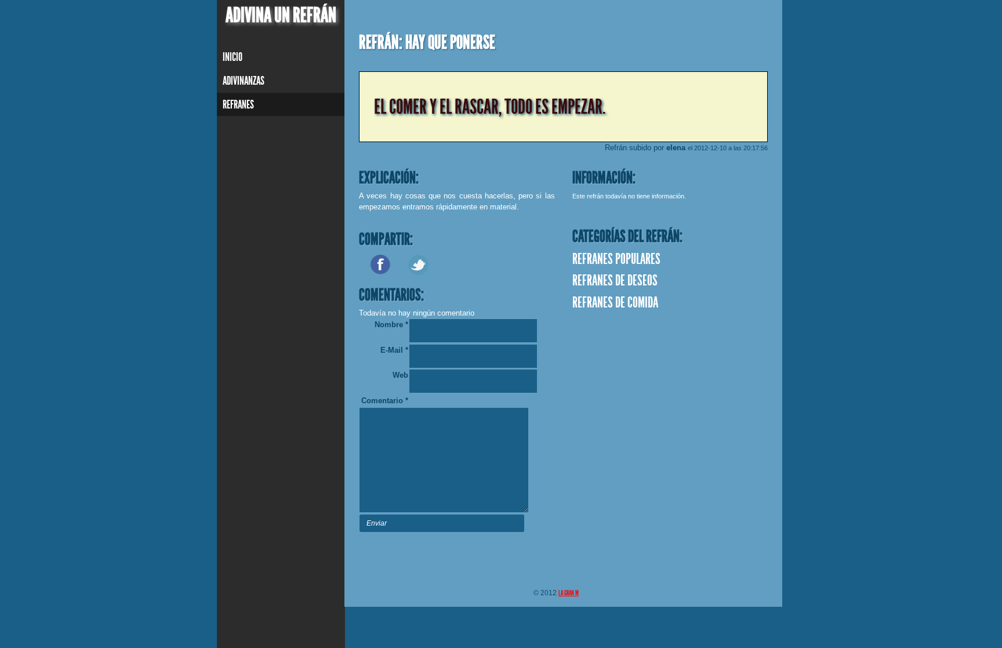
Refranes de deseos (615, 280)
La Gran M (568, 593)
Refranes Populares (616, 259)
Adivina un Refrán (281, 15)
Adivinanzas (243, 81)
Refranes (238, 104)
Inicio (232, 57)
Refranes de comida (615, 303)
